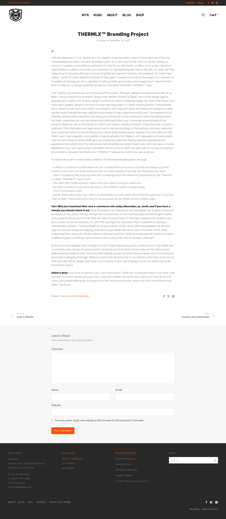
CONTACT (41, 502)
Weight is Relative (124, 475)
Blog (200, 3)
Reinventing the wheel (126, 470)
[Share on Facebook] (164, 296)
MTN (85, 15)
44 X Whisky (68, 468)
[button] (215, 460)
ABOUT (112, 15)
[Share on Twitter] (168, 296)
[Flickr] (217, 2)
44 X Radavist (68, 463)
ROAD (98, 15)
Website (56, 405)
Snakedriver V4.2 (123, 464)
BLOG (127, 15)
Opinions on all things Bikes (75, 296)
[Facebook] (208, 2)
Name (55, 390)
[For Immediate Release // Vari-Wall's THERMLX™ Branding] (52, 50)
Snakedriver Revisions (126, 458)
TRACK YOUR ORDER (60, 502)
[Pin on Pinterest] (173, 296)
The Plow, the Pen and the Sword (131, 481)
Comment (57, 349)
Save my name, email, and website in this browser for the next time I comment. (99, 420)
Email (119, 390)
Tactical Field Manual (72, 458)
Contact (190, 3)
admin (103, 40)
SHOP (140, 15)
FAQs (30, 502)
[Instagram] (212, 2)
